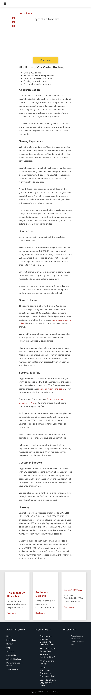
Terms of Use (12, 669)
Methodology (11, 640)
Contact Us (11, 655)
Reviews (29, 13)
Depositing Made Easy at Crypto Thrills (48, 682)
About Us (10, 651)
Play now (45, 60)
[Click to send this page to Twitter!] (13, 22)
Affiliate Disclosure (14, 659)
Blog (8, 647)
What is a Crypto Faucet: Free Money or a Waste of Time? (48, 653)
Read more (12, 613)
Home (21, 13)
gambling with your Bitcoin (51, 388)
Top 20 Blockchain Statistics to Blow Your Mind (47, 672)
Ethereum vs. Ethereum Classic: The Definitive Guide (47, 640)
